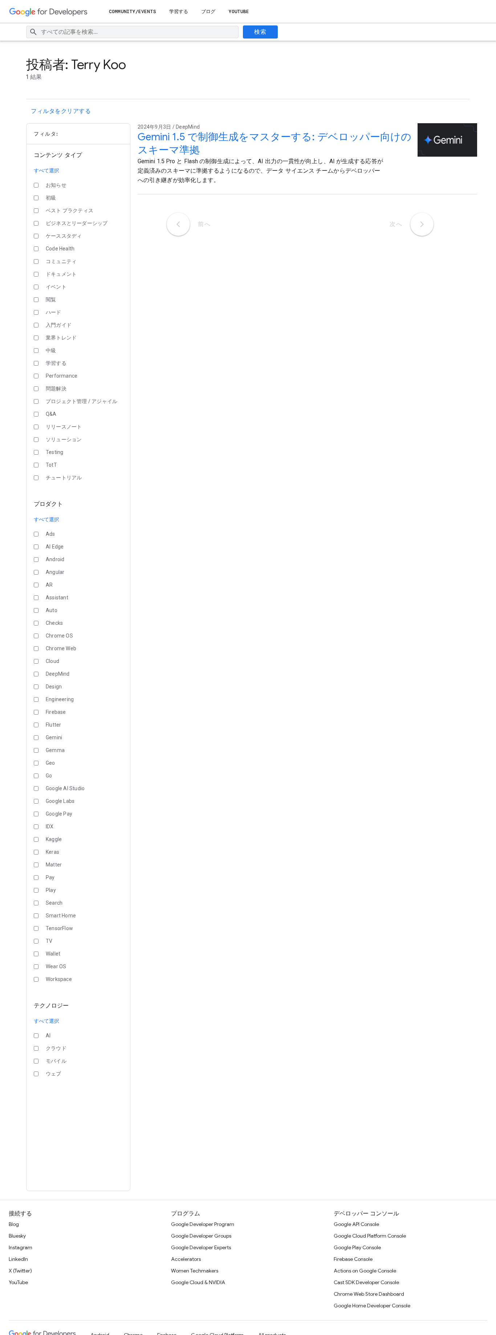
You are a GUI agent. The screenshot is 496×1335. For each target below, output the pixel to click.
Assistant (57, 597)
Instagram (20, 1247)
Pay (50, 877)
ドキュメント (61, 274)
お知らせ (56, 185)
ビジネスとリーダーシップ (76, 223)
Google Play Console (357, 1247)
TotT (51, 465)
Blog (14, 1224)
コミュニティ (61, 261)
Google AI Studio (65, 788)
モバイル (56, 1061)
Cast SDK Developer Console (366, 1282)
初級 (51, 198)
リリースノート (64, 427)
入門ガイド (59, 325)
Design (54, 686)
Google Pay (59, 814)
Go (49, 776)
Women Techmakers (194, 1270)
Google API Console (356, 1224)
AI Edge (55, 547)
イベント (56, 287)
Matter (54, 865)
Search (54, 903)
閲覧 (51, 299)
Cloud (52, 661)
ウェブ (53, 1074)
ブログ (208, 11)
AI (48, 1035)
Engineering (60, 699)
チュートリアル (64, 477)
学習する (178, 11)
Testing (54, 452)
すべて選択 (47, 170)
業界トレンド (61, 338)
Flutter (53, 725)
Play (51, 890)
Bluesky (17, 1236)
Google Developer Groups (201, 1236)
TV (49, 941)
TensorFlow (59, 928)
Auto (51, 610)
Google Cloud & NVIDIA (198, 1282)
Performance (61, 376)
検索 (260, 32)
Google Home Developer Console (372, 1305)
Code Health (60, 249)
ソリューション (64, 439)
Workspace (59, 979)
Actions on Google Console (365, 1270)
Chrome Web (61, 648)
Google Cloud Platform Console (370, 1236)
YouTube (239, 11)
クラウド (56, 1048)
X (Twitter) (20, 1270)
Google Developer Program (202, 1224)
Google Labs (60, 801)
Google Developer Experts (201, 1247)
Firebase (56, 712)
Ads (50, 534)
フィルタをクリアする (61, 111)
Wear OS (56, 966)
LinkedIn (18, 1259)
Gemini (54, 737)
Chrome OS (59, 636)
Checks (54, 623)
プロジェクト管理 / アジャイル (81, 401)
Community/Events (132, 11)
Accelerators (186, 1259)
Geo (50, 763)
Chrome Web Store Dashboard (369, 1294)
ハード (53, 312)
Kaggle (54, 839)
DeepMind (58, 674)
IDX (50, 826)
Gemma (55, 750)
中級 (51, 350)
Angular (55, 572)
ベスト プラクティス (69, 210)
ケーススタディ (64, 236)
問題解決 (56, 388)
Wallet (53, 954)
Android (55, 559)
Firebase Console (353, 1259)
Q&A (51, 414)
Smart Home (61, 915)
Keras (52, 852)
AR (49, 585)
